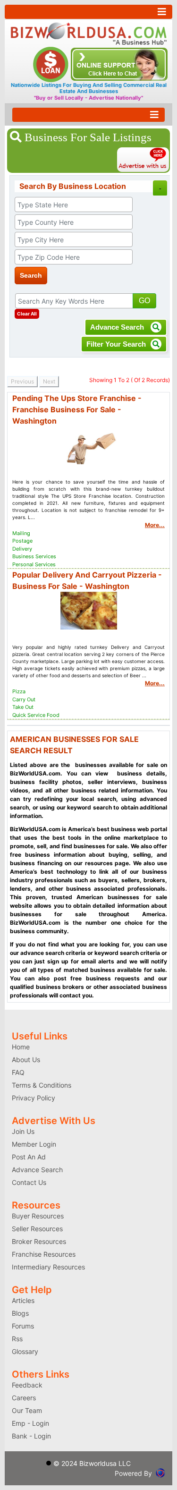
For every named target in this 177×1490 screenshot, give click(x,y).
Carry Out (23, 699)
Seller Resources (37, 1229)
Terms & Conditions (41, 1085)
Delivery (22, 548)
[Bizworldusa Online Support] (119, 64)
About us (26, 1060)
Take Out (23, 707)
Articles (23, 1300)
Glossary (25, 1351)
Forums (23, 1326)
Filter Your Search (116, 344)
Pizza (18, 691)
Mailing (21, 533)
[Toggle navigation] (88, 12)
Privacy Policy (33, 1098)
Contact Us (29, 1182)
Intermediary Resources (48, 1267)
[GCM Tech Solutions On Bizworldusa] (160, 1472)
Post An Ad (29, 1157)
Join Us (23, 1131)
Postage (22, 540)
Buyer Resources (38, 1216)
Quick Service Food (35, 715)
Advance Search (118, 327)
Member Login (34, 1144)
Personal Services (34, 564)
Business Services (34, 556)
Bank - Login (31, 1436)
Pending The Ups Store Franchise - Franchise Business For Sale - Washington (77, 409)
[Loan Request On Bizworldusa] (52, 64)
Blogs (20, 1313)
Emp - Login (30, 1423)
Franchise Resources (44, 1254)
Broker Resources (39, 1241)
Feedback (27, 1385)
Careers (24, 1398)
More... (155, 524)
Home (21, 1047)
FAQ (18, 1072)
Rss (17, 1339)
